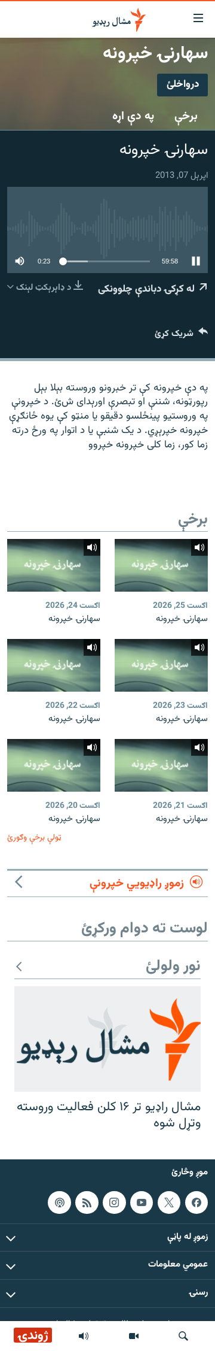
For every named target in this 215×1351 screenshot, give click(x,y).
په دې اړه (133, 116)
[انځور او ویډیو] (134, 1336)
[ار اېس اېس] (86, 1202)
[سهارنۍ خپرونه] (161, 565)
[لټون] (183, 1336)
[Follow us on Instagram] (114, 1202)
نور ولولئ (173, 967)
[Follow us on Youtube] (141, 1202)
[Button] (181, 336)
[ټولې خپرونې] (84, 1336)
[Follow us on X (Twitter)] (169, 1202)
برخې (186, 116)
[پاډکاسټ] (59, 1202)
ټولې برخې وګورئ (34, 837)
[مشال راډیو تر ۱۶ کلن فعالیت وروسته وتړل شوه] (107, 1039)
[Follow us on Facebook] (196, 1202)
